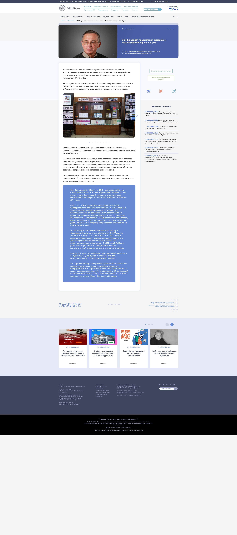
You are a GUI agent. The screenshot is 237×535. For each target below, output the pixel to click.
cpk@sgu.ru (76, 399)
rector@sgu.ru (63, 392)
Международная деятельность (143, 17)
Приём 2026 (87, 6)
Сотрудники (115, 10)
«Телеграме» (162, 305)
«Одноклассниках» (163, 303)
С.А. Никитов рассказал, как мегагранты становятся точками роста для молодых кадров (161, 141)
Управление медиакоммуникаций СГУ (129, 386)
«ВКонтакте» (155, 303)
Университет (64, 17)
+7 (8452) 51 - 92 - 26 (65, 399)
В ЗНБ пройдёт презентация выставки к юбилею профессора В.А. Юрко (144, 41)
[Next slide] (172, 324)
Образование (78, 17)
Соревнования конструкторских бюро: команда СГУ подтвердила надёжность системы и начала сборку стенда (161, 158)
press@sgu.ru (134, 388)
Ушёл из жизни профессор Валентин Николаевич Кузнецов (161, 134)
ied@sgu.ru (75, 404)
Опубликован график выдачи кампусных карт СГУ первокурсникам (161, 121)
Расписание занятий (101, 6)
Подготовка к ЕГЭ (89, 10)
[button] (167, 6)
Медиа (119, 17)
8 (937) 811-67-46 (77, 390)
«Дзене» (157, 306)
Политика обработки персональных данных (102, 391)
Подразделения (103, 10)
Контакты (135, 10)
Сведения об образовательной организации (101, 386)
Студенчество (108, 17)
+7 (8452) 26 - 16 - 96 (65, 390)
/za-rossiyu (173, 8)
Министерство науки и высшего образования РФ (122, 419)
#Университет (72, 363)
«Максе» (156, 305)
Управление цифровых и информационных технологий (130, 393)
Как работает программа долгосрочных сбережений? (161, 127)
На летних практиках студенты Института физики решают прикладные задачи (159, 149)
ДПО (126, 17)
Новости (71, 21)
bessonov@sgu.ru (135, 395)
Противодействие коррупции (101, 395)
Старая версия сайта (131, 6)
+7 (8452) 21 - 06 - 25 (123, 388)
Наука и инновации (93, 17)
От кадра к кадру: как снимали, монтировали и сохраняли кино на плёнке (161, 113)
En (177, 17)
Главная (63, 21)
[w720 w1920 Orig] (114, 54)
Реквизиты (125, 10)
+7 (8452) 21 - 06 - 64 (123, 395)
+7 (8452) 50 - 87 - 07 (65, 404)
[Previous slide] (167, 324)
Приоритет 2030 (116, 6)
